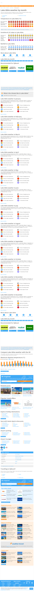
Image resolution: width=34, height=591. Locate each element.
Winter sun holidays (16, 416)
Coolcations (26, 414)
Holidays (3, 474)
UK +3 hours (17, 454)
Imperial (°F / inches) (11, 369)
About (3, 582)
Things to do (21, 477)
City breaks (4, 414)
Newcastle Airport (27, 434)
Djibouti (7, 7)
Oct (26, 60)
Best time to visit (4, 56)
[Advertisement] (18, 3)
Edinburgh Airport (16, 434)
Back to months (3, 114)
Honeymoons (26, 413)
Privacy (3, 584)
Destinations (17, 56)
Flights (3, 475)
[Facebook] (2, 448)
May (12, 60)
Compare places (27, 415)
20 (16, 362)
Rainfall (3, 16)
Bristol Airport (4, 434)
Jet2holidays (15, 424)
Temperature (4, 15)
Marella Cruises (16, 426)
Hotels (20, 474)
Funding (8, 585)
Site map (3, 586)
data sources (26, 89)
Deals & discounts (30, 56)
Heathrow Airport (16, 443)
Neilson (14, 425)
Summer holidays (16, 414)
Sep (23, 60)
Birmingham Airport (16, 433)
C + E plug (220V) (18, 459)
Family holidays (5, 415)
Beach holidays (4, 413)
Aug (20, 60)
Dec (31, 60)
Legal (3, 585)
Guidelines (9, 584)
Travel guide (23, 56)
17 (13, 363)
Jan (1, 60)
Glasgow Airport (27, 433)
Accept (31, 588)
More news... (3, 564)
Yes (16, 463)
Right (16, 461)
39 (17, 360)
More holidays (3, 418)
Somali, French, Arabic (19, 456)
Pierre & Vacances (27, 424)
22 (21, 362)
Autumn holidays (16, 415)
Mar (7, 60)
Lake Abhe (11, 7)
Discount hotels (5, 426)
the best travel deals (10, 546)
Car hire (3, 477)
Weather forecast (10, 56)
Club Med (25, 426)
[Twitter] (4, 448)
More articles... (4, 519)
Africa (4, 7)
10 (29, 364)
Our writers (9, 583)
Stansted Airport (5, 433)
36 (12, 360)
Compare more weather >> (4, 371)
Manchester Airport (5, 432)
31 (4, 361)
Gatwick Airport (27, 432)
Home (2, 7)
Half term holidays (5, 416)
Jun (15, 60)
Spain (19, 586)
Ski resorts (26, 416)
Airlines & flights (5, 425)
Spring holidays (16, 413)
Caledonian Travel (27, 425)
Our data (8, 582)
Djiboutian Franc (18, 457)
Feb (4, 60)
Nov (29, 60)
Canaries (20, 584)
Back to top (3, 373)
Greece (20, 585)
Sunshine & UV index (22, 15)
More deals (3, 428)
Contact (3, 583)
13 (10, 363)
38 (20, 360)
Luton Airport (15, 432)
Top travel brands (5, 424)
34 (9, 361)
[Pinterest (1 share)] (7, 448)
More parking (3, 436)
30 (1, 361)
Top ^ (2, 449)
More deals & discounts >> (6, 502)
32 (28, 361)
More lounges (3, 444)
